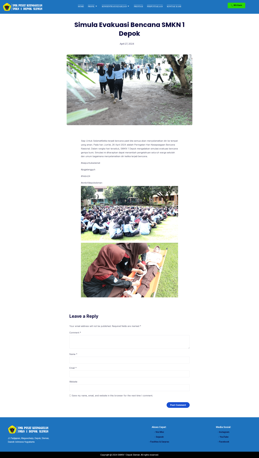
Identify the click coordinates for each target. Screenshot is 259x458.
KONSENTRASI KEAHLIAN (114, 6)
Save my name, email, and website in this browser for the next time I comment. (112, 395)
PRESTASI (138, 6)
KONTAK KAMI (174, 6)
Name (73, 354)
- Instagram (223, 432)
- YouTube (223, 437)
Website (73, 381)
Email (73, 368)
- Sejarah (159, 437)
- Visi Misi (159, 432)
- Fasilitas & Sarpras (159, 441)
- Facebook (223, 441)
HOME (81, 6)
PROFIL (91, 6)
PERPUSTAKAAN (155, 6)
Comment (75, 332)
